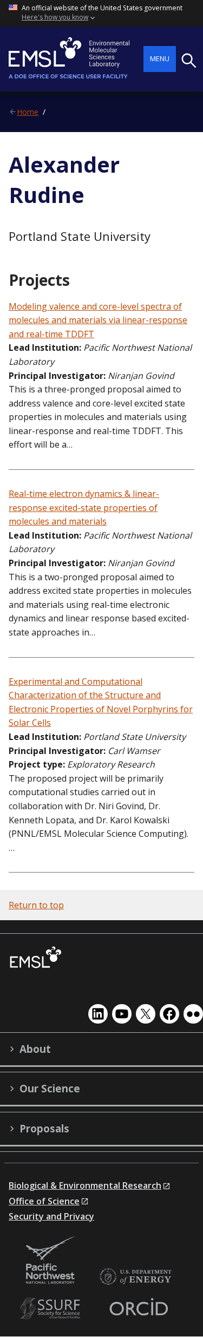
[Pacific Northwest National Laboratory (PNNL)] (50, 1261)
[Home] (76, 59)
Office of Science (44, 1201)
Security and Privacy (51, 1216)
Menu (159, 58)
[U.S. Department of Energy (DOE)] (135, 1277)
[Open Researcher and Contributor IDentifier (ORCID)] (138, 1309)
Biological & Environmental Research (85, 1185)
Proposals (44, 1129)
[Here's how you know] (101, 13)
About (35, 1049)
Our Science (49, 1089)
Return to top (36, 905)
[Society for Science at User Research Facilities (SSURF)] (52, 1309)
